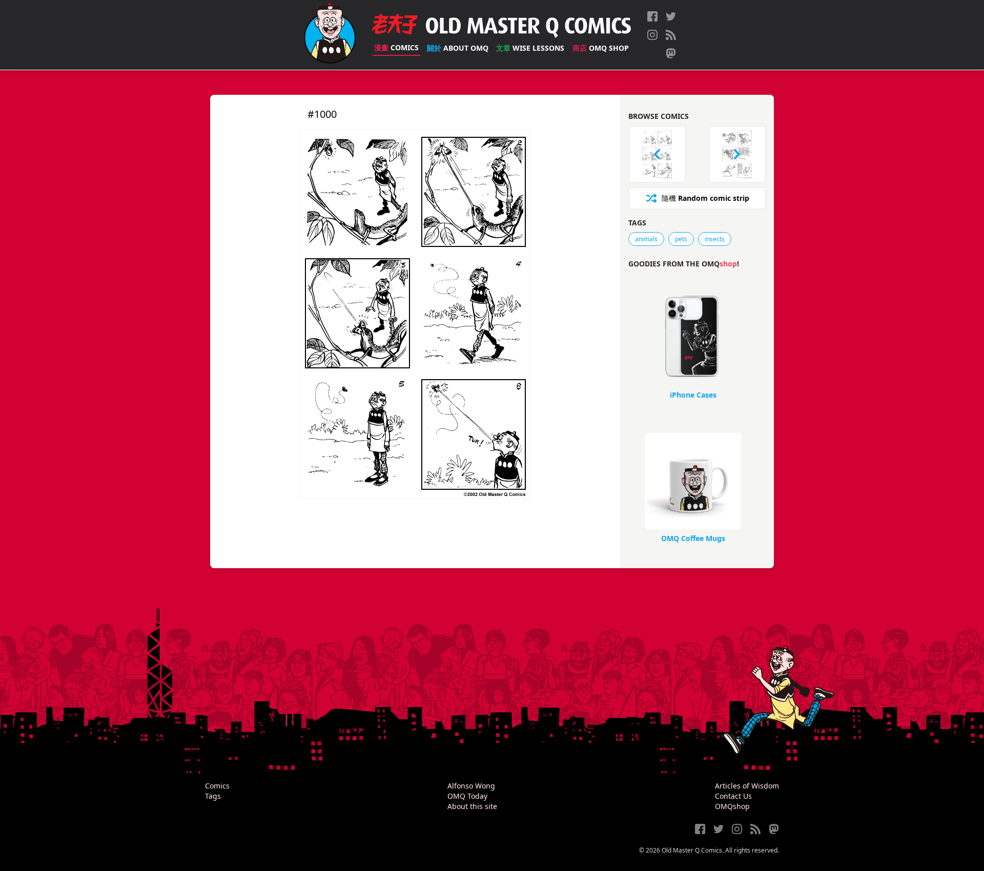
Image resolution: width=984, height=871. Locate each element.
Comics (396, 47)
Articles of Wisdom (747, 786)
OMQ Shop (600, 48)
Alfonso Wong (471, 786)
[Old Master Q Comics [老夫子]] (330, 35)
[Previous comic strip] (657, 154)
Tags (213, 796)
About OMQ (457, 48)
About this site (472, 806)
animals (646, 239)
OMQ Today (467, 796)
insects (715, 239)
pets (681, 239)
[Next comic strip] (737, 154)
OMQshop (732, 806)
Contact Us (733, 796)
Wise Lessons (530, 48)
